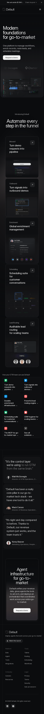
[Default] (8, 9)
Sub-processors (30, 687)
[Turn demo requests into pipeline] (22, 157)
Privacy (27, 676)
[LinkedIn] (7, 706)
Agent (7, 656)
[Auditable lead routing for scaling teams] (22, 342)
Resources (9, 679)
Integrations (9, 664)
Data (7, 653)
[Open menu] (40, 9)
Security (27, 683)
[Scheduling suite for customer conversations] (22, 290)
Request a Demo (12, 58)
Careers (8, 676)
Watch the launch (15, 641)
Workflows (28, 664)
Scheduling (28, 660)
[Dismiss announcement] (41, 2)
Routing (27, 656)
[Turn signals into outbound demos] (22, 197)
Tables (26, 653)
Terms (26, 679)
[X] (13, 706)
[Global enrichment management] (22, 240)
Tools (7, 660)
